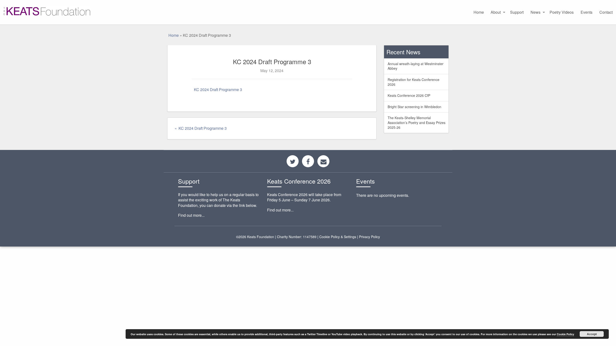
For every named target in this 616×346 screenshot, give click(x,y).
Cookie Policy (565, 334)
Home (479, 12)
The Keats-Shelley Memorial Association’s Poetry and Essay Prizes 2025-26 (416, 122)
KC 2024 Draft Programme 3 (218, 89)
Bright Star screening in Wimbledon (414, 106)
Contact (606, 12)
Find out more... (191, 215)
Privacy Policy (369, 236)
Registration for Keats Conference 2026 (413, 82)
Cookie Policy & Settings (337, 236)
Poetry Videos (562, 12)
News (535, 12)
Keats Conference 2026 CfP (409, 95)
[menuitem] (478, 12)
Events (586, 12)
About (496, 12)
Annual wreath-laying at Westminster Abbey (415, 66)
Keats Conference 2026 (299, 181)
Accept (592, 334)
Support (517, 12)
